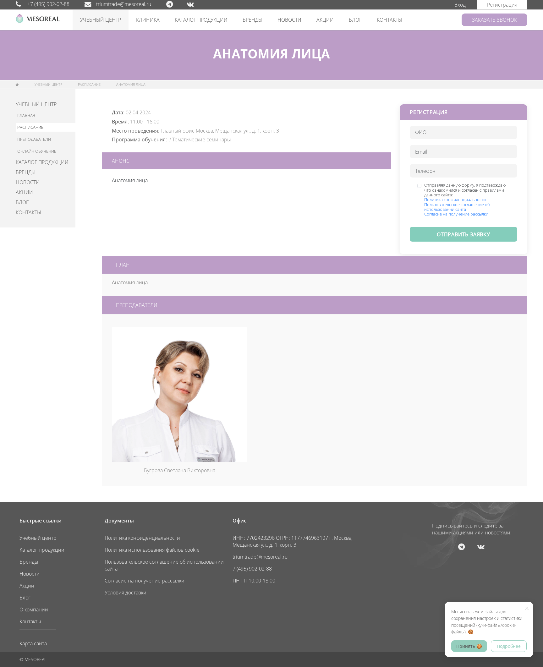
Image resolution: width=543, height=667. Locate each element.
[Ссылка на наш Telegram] (175, 4)
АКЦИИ (325, 19)
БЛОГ (355, 19)
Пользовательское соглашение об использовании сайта (457, 207)
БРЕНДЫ (252, 19)
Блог (24, 597)
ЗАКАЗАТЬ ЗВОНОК (494, 19)
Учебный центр (38, 537)
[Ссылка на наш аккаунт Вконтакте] (196, 4)
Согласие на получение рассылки (456, 214)
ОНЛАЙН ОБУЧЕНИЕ (36, 151)
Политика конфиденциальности (455, 199)
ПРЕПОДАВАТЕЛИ (34, 139)
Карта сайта (33, 643)
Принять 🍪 (469, 646)
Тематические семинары (201, 139)
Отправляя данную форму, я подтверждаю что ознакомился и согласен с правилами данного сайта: (465, 199)
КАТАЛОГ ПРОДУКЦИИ (201, 19)
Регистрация (502, 4)
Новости (29, 573)
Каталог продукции (41, 549)
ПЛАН (123, 264)
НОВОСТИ (289, 19)
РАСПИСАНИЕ (89, 84)
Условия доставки (125, 592)
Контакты (30, 621)
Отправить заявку (463, 234)
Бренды (28, 561)
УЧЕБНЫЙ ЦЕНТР (100, 19)
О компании (33, 609)
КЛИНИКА (148, 19)
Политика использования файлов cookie (152, 549)
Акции (26, 585)
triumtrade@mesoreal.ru (123, 4)
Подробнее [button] (509, 646)
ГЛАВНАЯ (26, 115)
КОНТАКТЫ (389, 19)
